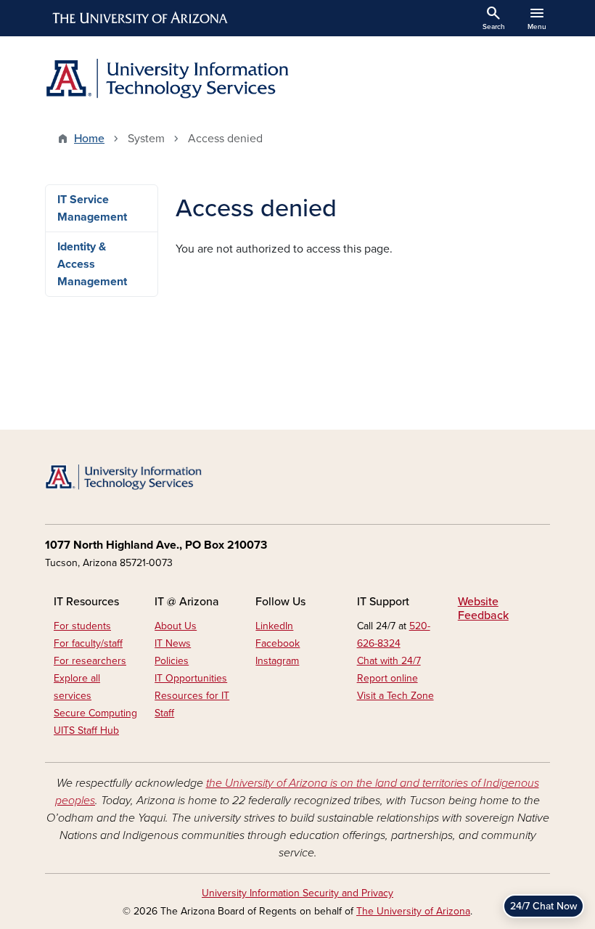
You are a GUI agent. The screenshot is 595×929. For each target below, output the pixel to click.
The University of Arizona (413, 911)
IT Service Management (92, 208)
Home (89, 138)
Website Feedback (483, 608)
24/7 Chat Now (543, 906)
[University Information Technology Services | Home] (167, 79)
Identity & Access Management (92, 264)
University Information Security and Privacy (297, 893)
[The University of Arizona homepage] (140, 18)
